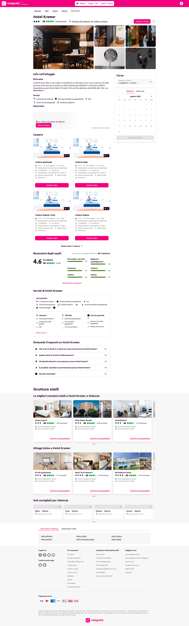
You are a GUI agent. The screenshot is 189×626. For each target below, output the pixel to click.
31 (119, 131)
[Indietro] (119, 96)
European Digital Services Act (106, 569)
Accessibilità (100, 572)
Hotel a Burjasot (46, 539)
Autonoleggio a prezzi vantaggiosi (136, 558)
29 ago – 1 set (93, 3)
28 (141, 126)
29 (146, 126)
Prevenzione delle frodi (104, 576)
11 (124, 115)
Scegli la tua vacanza (132, 565)
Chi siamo (70, 554)
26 (130, 126)
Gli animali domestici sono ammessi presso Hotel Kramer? (63, 361)
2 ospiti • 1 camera (106, 3)
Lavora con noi (72, 572)
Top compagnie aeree (132, 554)
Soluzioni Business (73, 587)
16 (151, 115)
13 (135, 115)
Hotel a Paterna (117, 536)
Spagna (55, 11)
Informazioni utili (102, 565)
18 (124, 121)
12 (130, 115)
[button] (63, 47)
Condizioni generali (73, 558)
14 (141, 115)
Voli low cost (129, 562)
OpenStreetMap (105, 128)
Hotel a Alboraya (46, 536)
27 (135, 126)
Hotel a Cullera (81, 536)
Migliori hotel (129, 569)
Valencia (83, 3)
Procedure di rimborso (103, 558)
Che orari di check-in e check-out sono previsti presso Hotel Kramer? (68, 349)
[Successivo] (151, 96)
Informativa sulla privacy (75, 562)
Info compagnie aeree (103, 562)
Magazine (128, 572)
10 (119, 115)
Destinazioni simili (69, 529)
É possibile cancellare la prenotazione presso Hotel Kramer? (64, 368)
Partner (69, 580)
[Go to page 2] (94, 496)
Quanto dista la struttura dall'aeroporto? (56, 355)
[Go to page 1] (93, 496)
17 (119, 121)
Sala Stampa (71, 583)
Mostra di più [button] (41, 333)
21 (141, 121)
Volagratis (37, 11)
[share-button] (153, 21)
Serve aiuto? (100, 554)
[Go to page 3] (95, 496)
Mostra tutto (38, 106)
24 (119, 126)
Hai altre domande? (47, 374)
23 (151, 121)
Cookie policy (71, 565)
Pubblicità (70, 576)
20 (135, 121)
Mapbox (95, 128)
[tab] (49, 529)
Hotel (47, 11)
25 (124, 126)
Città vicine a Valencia (49, 529)
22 (146, 121)
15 (146, 115)
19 (130, 121)
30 (151, 126)
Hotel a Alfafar (116, 539)
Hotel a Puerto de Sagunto (85, 539)
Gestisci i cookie (72, 569)
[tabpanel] (94, 538)
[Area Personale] (183, 3)
